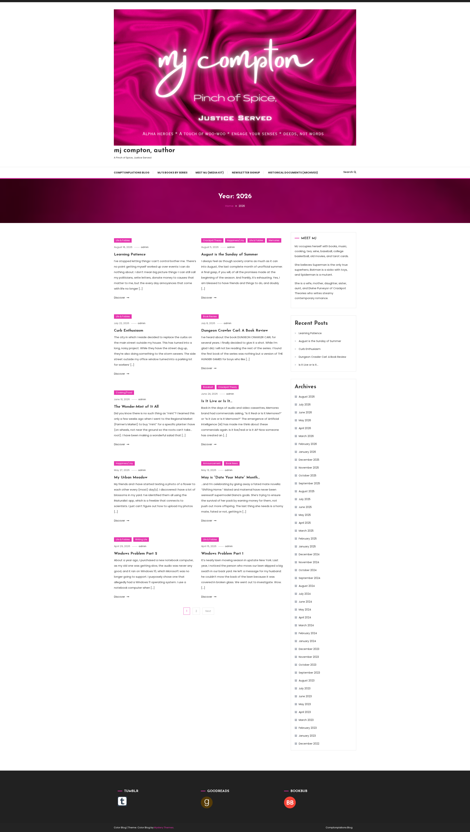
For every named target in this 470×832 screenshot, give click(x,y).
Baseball (208, 387)
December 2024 (309, 554)
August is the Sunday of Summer (229, 254)
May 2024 (305, 609)
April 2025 (305, 523)
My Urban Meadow (130, 477)
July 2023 (304, 688)
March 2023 (306, 720)
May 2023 (305, 704)
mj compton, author (144, 150)
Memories (274, 240)
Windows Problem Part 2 (135, 553)
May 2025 (305, 515)
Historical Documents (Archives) (293, 172)
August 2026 (307, 396)
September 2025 (309, 483)
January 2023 (307, 736)
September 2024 (309, 578)
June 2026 (305, 412)
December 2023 (309, 649)
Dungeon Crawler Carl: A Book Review (234, 330)
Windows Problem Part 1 (222, 553)
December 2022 (309, 743)
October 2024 (308, 570)
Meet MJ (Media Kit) (210, 172)
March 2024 (306, 625)
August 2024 (307, 586)
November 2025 (309, 467)
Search (348, 172)
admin (145, 247)
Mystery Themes (163, 827)
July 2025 (304, 499)
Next (208, 611)
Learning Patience (130, 254)
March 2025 (306, 531)
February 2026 (308, 444)
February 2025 (308, 538)
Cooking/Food (124, 392)
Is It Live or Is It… (216, 401)
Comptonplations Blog (131, 172)
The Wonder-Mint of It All (136, 407)
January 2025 (307, 546)
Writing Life (141, 539)
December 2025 (309, 460)
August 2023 (306, 680)
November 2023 (309, 657)
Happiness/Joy (235, 240)
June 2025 (305, 507)
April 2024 (305, 617)
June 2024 (305, 602)
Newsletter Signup (246, 172)
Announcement (211, 463)
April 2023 (305, 712)
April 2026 (305, 428)
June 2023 (305, 696)
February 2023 (308, 728)
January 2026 (307, 452)
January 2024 (307, 641)
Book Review (210, 316)
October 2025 (307, 475)
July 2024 (305, 594)
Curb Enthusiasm (128, 330)
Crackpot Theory (212, 240)
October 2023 (307, 665)
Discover (120, 297)
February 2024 (308, 633)
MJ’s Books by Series (172, 172)
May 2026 (305, 420)
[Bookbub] (290, 802)
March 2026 (306, 436)
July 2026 (305, 404)
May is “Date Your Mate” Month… (230, 477)
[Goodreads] (207, 802)
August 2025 (306, 491)
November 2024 (309, 562)
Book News (232, 463)
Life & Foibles (123, 240)
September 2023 (309, 672)
